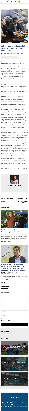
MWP (15, 407)
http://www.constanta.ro (14, 187)
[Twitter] (14, 190)
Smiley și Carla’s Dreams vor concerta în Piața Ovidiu (7, 200)
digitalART (25, 406)
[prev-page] (2, 282)
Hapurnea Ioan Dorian (9, 53)
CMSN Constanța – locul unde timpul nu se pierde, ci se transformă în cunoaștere (14, 379)
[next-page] (4, 282)
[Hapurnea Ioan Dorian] (2, 53)
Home (2, 6)
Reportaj (7, 6)
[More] (19, 57)
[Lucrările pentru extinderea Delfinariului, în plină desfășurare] (14, 219)
